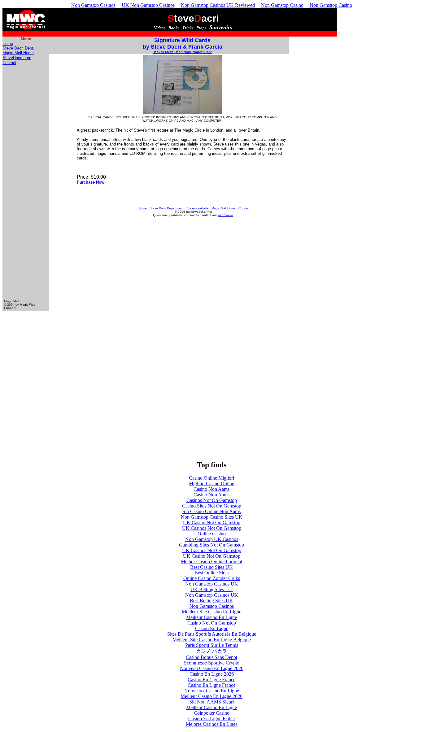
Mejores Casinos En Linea (212, 724)
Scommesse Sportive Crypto (211, 662)
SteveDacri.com (16, 57)
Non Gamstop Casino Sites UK (211, 517)
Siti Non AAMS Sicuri (211, 701)
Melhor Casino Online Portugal (211, 561)
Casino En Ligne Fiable (211, 718)
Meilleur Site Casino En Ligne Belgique (211, 639)
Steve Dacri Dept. (18, 48)
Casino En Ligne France (211, 679)
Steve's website (197, 208)
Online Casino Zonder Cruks (211, 578)
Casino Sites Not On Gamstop (211, 505)
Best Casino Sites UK (211, 567)
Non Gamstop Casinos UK (211, 583)
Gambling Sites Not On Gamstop (211, 544)
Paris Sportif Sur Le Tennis (211, 645)
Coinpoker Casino (211, 713)
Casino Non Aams (211, 489)
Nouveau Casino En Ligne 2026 (211, 668)
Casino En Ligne (211, 628)
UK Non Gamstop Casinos (148, 5)
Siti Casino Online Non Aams (211, 511)
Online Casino (212, 533)
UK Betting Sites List (211, 589)
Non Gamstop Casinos (93, 5)
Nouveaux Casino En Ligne (211, 690)
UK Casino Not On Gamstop (211, 522)
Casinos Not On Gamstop (211, 500)
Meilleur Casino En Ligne (211, 617)
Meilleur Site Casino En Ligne (211, 611)
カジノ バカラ (211, 651)
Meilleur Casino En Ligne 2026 (211, 696)
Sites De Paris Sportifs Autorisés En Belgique (211, 634)
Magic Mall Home (18, 52)
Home (7, 43)
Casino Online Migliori (211, 478)
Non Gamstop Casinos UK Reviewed (218, 5)
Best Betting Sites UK (211, 600)
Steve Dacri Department (166, 208)
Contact (9, 62)
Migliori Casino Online (211, 483)
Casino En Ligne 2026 (212, 674)
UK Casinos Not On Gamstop (211, 528)
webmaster (225, 215)
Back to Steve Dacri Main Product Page (182, 52)
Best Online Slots (211, 572)
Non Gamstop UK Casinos (211, 539)
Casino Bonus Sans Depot (211, 657)
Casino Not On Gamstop (211, 622)
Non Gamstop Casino (282, 5)
